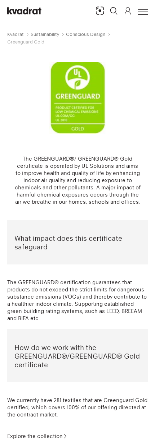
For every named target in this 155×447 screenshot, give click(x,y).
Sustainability (45, 34)
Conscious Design (85, 34)
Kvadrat (15, 34)
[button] (114, 10)
